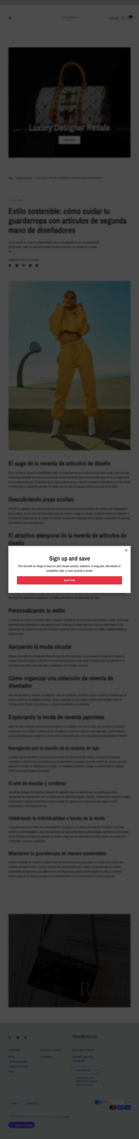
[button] (69, 580)
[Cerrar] (126, 550)
